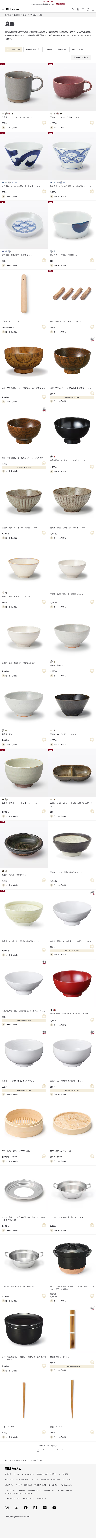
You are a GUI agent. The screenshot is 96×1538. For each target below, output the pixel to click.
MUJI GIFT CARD (40, 1485)
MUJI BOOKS (55, 1479)
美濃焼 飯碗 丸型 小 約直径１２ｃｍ (66, 594)
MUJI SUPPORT (42, 1474)
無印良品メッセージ (34, 1490)
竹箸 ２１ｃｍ (8, 1426)
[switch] (44, 123)
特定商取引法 (41, 1498)
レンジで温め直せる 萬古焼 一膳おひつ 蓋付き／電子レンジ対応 (24, 1358)
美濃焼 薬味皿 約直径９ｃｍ (14, 874)
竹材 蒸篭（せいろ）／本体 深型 (16, 1151)
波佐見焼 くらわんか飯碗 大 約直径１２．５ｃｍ (71, 186)
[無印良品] (13, 1468)
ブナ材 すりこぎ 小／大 (12, 321)
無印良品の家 (9, 1479)
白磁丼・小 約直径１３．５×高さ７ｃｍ (18, 1081)
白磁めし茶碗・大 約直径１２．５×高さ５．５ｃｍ (70, 941)
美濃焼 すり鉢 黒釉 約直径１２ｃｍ (66, 872)
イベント (17, 1474)
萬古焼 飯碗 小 (57, 665)
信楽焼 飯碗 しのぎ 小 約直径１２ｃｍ (19, 527)
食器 (40, 15)
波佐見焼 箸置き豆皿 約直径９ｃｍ (17, 255)
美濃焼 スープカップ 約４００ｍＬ (65, 117)
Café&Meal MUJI (22, 1479)
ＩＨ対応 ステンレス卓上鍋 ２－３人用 (18, 1286)
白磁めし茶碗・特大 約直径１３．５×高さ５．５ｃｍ (23, 1011)
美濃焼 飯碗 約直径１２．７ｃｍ (16, 596)
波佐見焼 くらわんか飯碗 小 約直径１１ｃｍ (21, 186)
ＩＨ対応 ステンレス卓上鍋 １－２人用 (66, 1217)
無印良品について (50, 1490)
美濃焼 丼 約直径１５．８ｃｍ (63, 734)
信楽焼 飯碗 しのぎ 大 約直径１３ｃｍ (67, 527)
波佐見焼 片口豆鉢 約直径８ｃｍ (64, 255)
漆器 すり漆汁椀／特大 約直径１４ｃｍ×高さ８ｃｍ (23, 388)
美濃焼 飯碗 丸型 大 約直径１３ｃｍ (18, 663)
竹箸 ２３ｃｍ (56, 1426)
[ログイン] (78, 8)
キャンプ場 (34, 1479)
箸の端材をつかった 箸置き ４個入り (66, 321)
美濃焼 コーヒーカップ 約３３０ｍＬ (17, 117)
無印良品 (8, 15)
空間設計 (53, 1474)
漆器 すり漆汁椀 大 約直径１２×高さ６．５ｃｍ (70, 388)
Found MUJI (44, 1479)
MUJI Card (28, 1485)
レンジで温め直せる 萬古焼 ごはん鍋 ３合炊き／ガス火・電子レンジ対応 (72, 1287)
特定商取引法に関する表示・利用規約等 (18, 1493)
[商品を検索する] (73, 8)
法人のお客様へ (53, 1485)
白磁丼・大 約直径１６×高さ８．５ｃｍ (66, 1081)
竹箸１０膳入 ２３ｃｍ (59, 1357)
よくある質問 (63, 1474)
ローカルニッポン (28, 1474)
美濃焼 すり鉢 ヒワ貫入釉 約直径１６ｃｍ (20, 941)
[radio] (3, 113)
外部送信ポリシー (28, 1498)
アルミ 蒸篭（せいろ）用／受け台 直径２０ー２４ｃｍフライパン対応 (24, 1218)
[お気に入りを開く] (83, 8)
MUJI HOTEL (67, 1479)
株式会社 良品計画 (65, 1490)
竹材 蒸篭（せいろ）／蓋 (60, 1151)
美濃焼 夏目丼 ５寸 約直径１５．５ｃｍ (19, 803)
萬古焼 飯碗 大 (9, 734)
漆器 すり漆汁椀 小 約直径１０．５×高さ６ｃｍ (22, 457)
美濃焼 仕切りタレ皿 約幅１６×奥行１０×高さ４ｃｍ (72, 804)
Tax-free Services (67, 1485)
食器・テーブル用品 (29, 15)
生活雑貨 (17, 15)
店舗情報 (8, 1474)
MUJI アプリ (9, 1485)
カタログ (19, 1485)
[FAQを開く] (88, 8)
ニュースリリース (11, 1490)
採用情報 (22, 1490)
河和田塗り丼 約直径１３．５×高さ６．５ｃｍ (69, 1013)
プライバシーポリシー (12, 1498)
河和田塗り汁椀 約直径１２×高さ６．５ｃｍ (68, 460)
